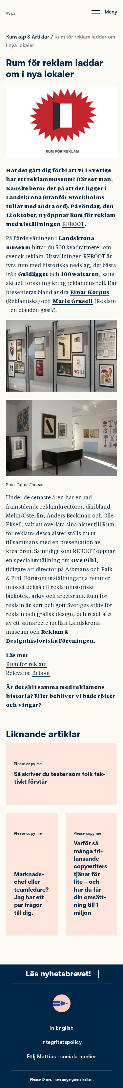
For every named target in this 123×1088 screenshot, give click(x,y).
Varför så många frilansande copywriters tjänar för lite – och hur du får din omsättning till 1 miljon (90, 878)
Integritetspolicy (61, 1042)
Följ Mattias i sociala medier (61, 1057)
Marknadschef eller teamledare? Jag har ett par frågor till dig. (31, 893)
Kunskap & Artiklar (27, 37)
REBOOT (73, 224)
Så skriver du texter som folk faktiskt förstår (59, 778)
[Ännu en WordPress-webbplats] (11, 21)
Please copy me (28, 764)
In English (61, 1028)
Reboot (41, 673)
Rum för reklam (26, 664)
